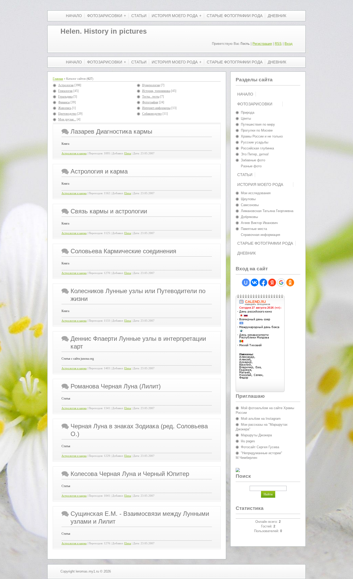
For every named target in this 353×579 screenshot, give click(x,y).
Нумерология (151, 85)
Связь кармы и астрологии (109, 211)
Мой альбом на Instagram (261, 419)
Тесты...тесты (150, 96)
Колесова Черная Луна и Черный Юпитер (130, 473)
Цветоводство (67, 113)
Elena (127, 153)
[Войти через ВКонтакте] (254, 282)
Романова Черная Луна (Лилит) (116, 386)
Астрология (66, 85)
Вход (289, 44)
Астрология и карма (74, 153)
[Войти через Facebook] (263, 282)
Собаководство (152, 113)
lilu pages (248, 441)
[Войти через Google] (281, 282)
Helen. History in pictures (103, 31)
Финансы (64, 102)
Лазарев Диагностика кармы (111, 131)
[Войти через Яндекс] (272, 282)
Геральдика (65, 96)
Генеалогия (65, 91)
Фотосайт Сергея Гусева (260, 447)
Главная (58, 79)
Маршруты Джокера (256, 435)
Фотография (150, 102)
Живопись (64, 108)
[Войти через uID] (246, 282)
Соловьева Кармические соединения (123, 251)
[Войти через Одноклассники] (290, 282)
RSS (278, 44)
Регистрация (262, 44)
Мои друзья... (67, 119)
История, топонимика (156, 91)
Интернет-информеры (156, 108)
